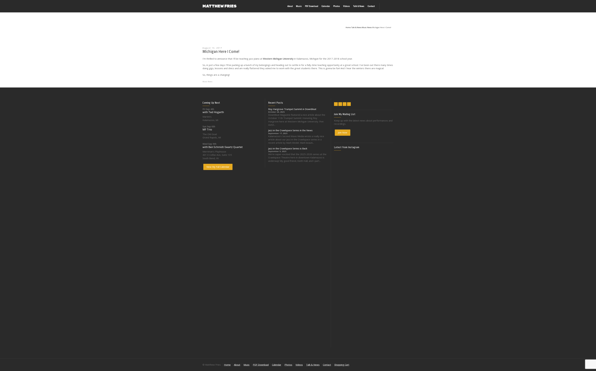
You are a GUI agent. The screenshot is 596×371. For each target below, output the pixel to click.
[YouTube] (349, 104)
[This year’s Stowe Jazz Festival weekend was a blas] (343, 184)
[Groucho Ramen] (343, 258)
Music (247, 364)
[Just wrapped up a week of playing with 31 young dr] (383, 170)
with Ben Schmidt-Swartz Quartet (223, 147)
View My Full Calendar (217, 166)
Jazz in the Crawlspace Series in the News (290, 130)
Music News (207, 81)
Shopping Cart (341, 364)
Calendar (276, 364)
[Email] (336, 104)
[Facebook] (340, 104)
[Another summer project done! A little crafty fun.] (343, 234)
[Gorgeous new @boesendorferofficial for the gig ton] (383, 229)
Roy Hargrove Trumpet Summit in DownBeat (292, 109)
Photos (288, 364)
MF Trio (207, 129)
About (237, 364)
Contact (327, 364)
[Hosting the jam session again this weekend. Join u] (363, 177)
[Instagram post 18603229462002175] (363, 218)
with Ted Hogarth (213, 112)
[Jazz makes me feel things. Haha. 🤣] (363, 260)
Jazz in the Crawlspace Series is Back (287, 148)
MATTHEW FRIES (220, 6)
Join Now (342, 132)
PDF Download (261, 364)
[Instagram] (344, 104)
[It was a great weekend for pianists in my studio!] (383, 296)
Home (227, 364)
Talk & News (313, 364)
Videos (299, 364)
